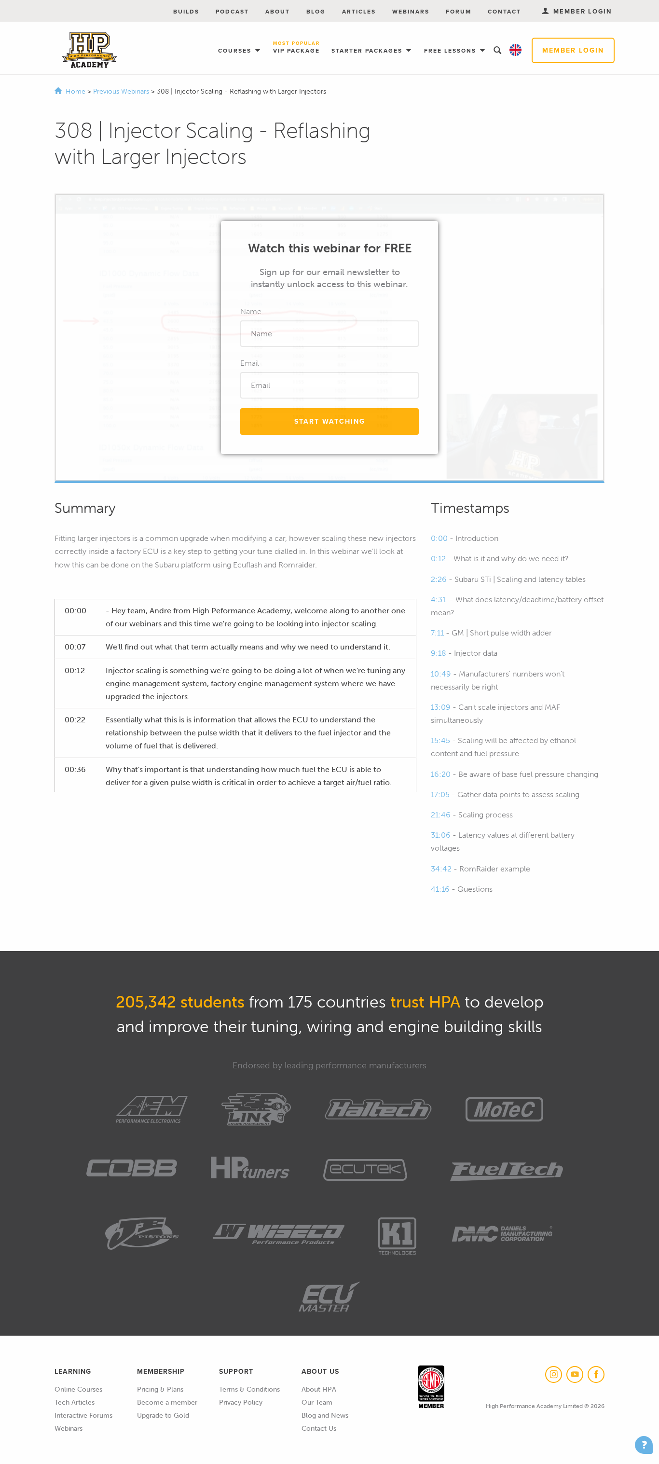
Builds (186, 11)
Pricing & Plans (160, 1389)
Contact (504, 11)
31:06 (441, 835)
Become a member (167, 1402)
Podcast (232, 11)
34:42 (441, 868)
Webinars (410, 11)
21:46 (441, 814)
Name (250, 311)
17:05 (440, 794)
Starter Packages (368, 50)
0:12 (438, 558)
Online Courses (78, 1389)
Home (75, 91)
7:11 (437, 632)
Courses (236, 50)
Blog (316, 11)
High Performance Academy (89, 50)
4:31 (438, 599)
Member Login (573, 50)
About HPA (319, 1389)
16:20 (441, 774)
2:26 (439, 579)
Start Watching (329, 421)
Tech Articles (75, 1402)
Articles (359, 11)
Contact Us (319, 1428)
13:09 (441, 707)
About (277, 11)
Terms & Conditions (249, 1389)
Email (249, 363)
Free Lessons (451, 50)
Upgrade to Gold (163, 1415)
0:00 (439, 538)
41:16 (440, 889)
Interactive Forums (83, 1415)
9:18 (438, 653)
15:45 (440, 740)
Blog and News (325, 1415)
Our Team (317, 1402)
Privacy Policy (240, 1402)
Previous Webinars (122, 91)
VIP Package (296, 48)
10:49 (441, 673)
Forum (458, 11)
